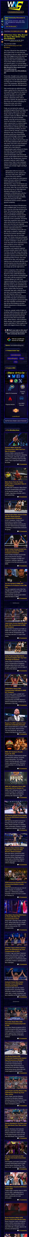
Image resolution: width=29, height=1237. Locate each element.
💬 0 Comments (22, 464)
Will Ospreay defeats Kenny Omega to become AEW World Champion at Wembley (16, 817)
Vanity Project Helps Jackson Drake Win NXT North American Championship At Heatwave (16, 516)
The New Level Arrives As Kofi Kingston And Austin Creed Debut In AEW (15, 1157)
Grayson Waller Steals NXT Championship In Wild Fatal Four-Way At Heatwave (15, 449)
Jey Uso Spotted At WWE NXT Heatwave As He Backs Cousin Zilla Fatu (16, 585)
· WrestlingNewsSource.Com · (15, 12)
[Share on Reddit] (11, 381)
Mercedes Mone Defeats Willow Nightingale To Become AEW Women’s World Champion (14, 849)
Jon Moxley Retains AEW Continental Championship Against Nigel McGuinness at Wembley (15, 1058)
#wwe (22, 358)
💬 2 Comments (22, 930)
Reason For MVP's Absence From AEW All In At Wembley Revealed (15, 724)
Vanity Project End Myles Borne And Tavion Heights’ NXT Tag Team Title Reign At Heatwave (16, 657)
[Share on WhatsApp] (16, 381)
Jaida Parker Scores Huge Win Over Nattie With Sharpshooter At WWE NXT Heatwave (16, 625)
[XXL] (22, 31)
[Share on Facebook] (18, 376)
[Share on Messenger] (23, 376)
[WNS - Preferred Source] (16, 340)
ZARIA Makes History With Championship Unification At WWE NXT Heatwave (15, 690)
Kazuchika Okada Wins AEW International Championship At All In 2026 (15, 1023)
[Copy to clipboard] (9, 376)
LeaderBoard (16, 416)
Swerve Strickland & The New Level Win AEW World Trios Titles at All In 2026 (16, 1125)
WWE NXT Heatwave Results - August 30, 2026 (14, 752)
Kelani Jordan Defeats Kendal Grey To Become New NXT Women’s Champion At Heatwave (15, 551)
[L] (17, 31)
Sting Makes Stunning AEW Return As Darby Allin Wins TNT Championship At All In (15, 916)
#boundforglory (12, 358)
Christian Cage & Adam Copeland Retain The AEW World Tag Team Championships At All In (15, 949)
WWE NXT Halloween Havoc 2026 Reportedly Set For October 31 (15, 787)
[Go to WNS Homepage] (15, 6)
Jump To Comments (11, 393)
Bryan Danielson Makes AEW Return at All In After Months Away (15, 1218)
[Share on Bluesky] (14, 376)
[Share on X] (20, 381)
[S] (14, 31)
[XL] (19, 31)
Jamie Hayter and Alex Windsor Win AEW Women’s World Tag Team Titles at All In (16, 1092)
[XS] (11, 31)
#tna (15, 362)
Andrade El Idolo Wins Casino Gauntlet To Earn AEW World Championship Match (14, 983)
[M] (15, 31)
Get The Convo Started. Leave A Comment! (16, 420)
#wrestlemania (15, 355)
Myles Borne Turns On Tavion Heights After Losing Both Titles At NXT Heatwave (15, 483)
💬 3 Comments (22, 1169)
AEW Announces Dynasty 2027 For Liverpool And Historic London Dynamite (16, 884)
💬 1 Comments (22, 964)
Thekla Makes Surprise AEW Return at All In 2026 (16, 1187)
